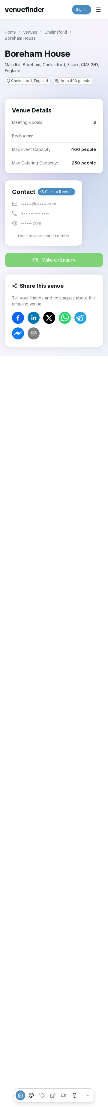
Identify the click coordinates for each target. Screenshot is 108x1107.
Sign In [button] (82, 9)
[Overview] (20, 1095)
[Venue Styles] (31, 1095)
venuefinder (24, 9)
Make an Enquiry (58, 260)
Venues (30, 32)
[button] (43, 213)
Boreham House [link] (20, 38)
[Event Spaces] (74, 1095)
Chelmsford (55, 32)
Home (10, 32)
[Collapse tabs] (88, 1095)
